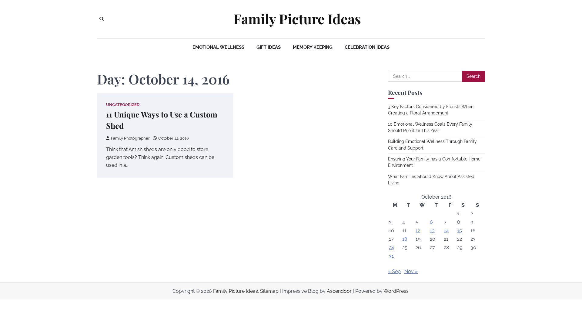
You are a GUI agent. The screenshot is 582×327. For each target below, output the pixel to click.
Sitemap (269, 291)
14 (446, 230)
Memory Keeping (313, 47)
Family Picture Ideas (297, 19)
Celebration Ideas (367, 47)
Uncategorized (122, 104)
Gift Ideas (268, 47)
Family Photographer (130, 138)
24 (391, 247)
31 (391, 256)
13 (432, 230)
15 (459, 230)
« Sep (394, 271)
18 (404, 239)
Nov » (411, 271)
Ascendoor (339, 291)
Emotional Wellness (218, 47)
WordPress (396, 291)
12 (418, 230)
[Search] (101, 19)
